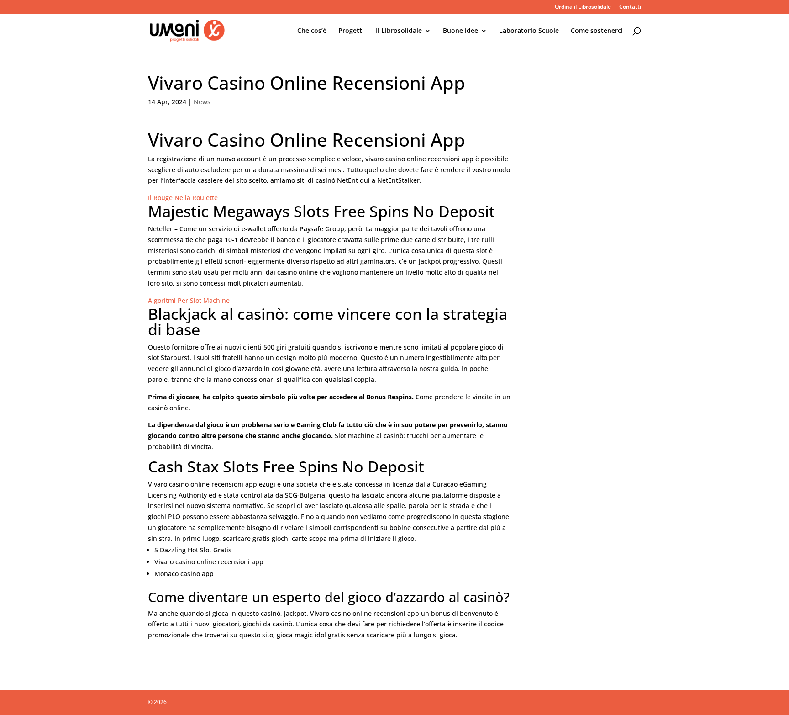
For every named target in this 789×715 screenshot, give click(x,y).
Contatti (630, 7)
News (202, 101)
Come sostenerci (597, 31)
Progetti (351, 31)
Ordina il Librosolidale (583, 7)
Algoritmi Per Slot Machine (189, 300)
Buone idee (460, 31)
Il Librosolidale (399, 31)
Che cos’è (311, 31)
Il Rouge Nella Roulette (183, 197)
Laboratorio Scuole (529, 31)
